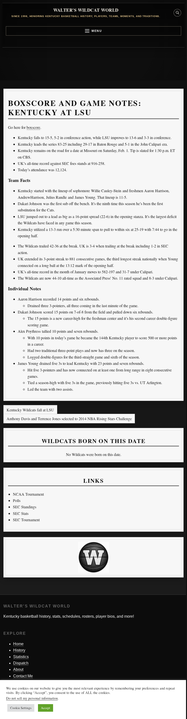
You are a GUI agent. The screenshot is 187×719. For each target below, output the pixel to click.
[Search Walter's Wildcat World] (177, 13)
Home (18, 644)
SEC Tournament (26, 519)
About (18, 669)
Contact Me (23, 676)
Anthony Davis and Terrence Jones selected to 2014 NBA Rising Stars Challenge (69, 418)
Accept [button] (45, 708)
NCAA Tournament (28, 494)
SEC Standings (24, 506)
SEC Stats (20, 513)
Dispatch (20, 663)
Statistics (21, 657)
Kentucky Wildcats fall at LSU (30, 409)
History (19, 650)
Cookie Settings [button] (20, 708)
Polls (16, 500)
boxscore (33, 127)
